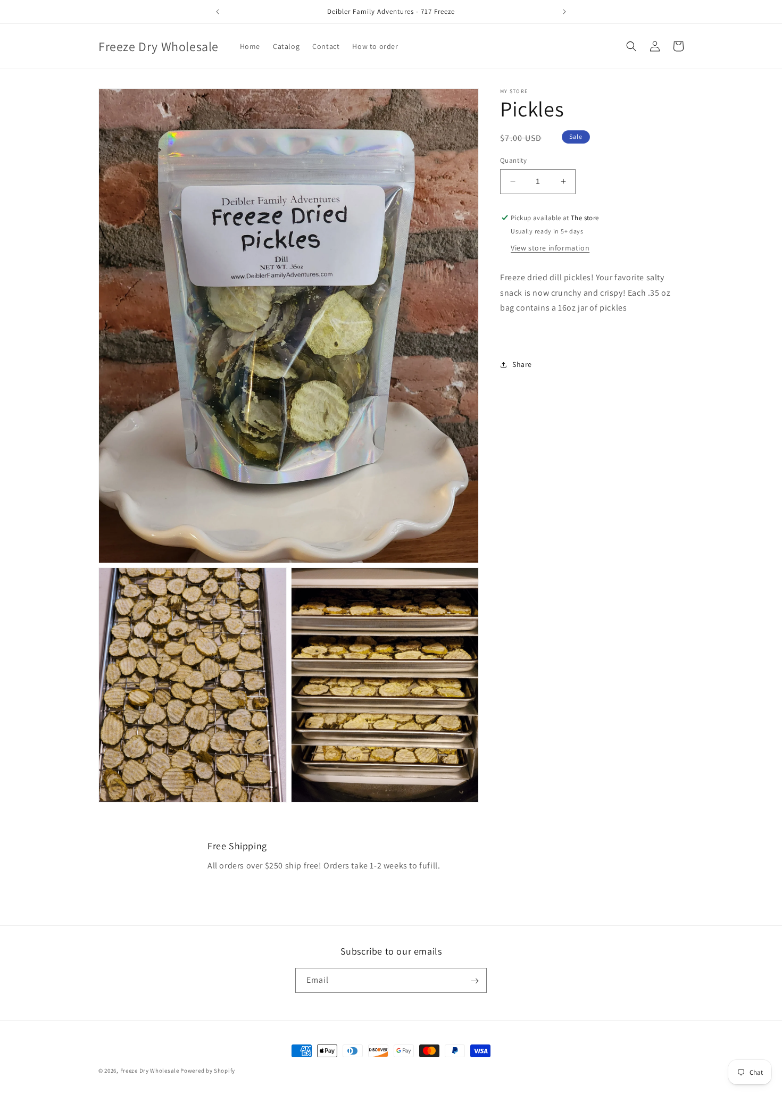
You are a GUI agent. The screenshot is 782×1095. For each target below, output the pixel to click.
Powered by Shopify (207, 1070)
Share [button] (522, 364)
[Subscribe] (474, 980)
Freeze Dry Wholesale (149, 1070)
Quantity (513, 160)
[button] (631, 46)
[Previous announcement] (217, 11)
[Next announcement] (564, 11)
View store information (550, 247)
